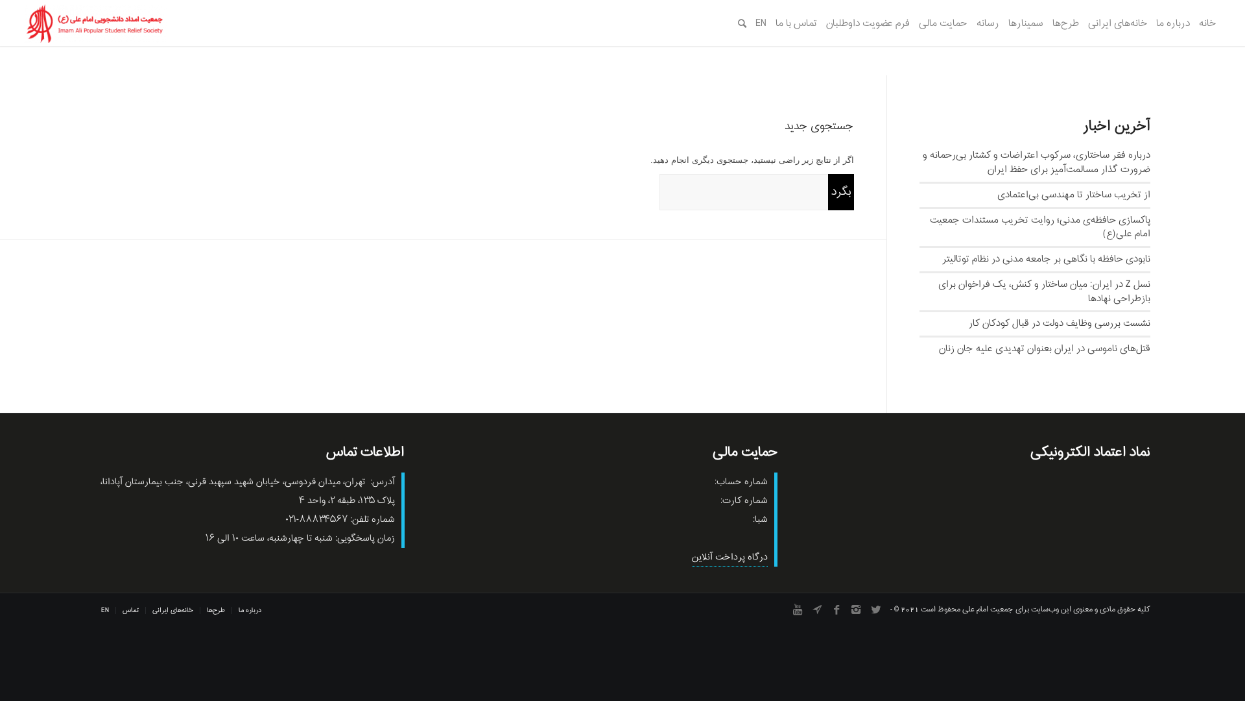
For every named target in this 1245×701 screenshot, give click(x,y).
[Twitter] (875, 609)
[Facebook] (836, 609)
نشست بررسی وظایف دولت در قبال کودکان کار (1059, 323)
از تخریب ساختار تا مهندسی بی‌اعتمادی (1073, 195)
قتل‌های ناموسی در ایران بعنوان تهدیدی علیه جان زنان (1044, 348)
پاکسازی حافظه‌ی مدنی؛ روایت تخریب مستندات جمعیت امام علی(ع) (1040, 227)
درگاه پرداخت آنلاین (730, 557)
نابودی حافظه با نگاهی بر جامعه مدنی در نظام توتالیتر (1046, 259)
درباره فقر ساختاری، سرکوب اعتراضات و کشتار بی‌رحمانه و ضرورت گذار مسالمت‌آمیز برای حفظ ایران (1036, 162)
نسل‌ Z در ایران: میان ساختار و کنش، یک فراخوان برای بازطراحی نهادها (1044, 291)
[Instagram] (856, 609)
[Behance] (817, 609)
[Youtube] (797, 609)
